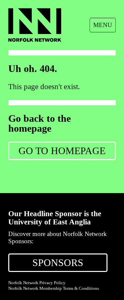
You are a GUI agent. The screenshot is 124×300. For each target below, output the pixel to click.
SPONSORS (57, 262)
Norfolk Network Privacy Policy (36, 283)
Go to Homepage (62, 150)
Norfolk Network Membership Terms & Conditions (53, 288)
